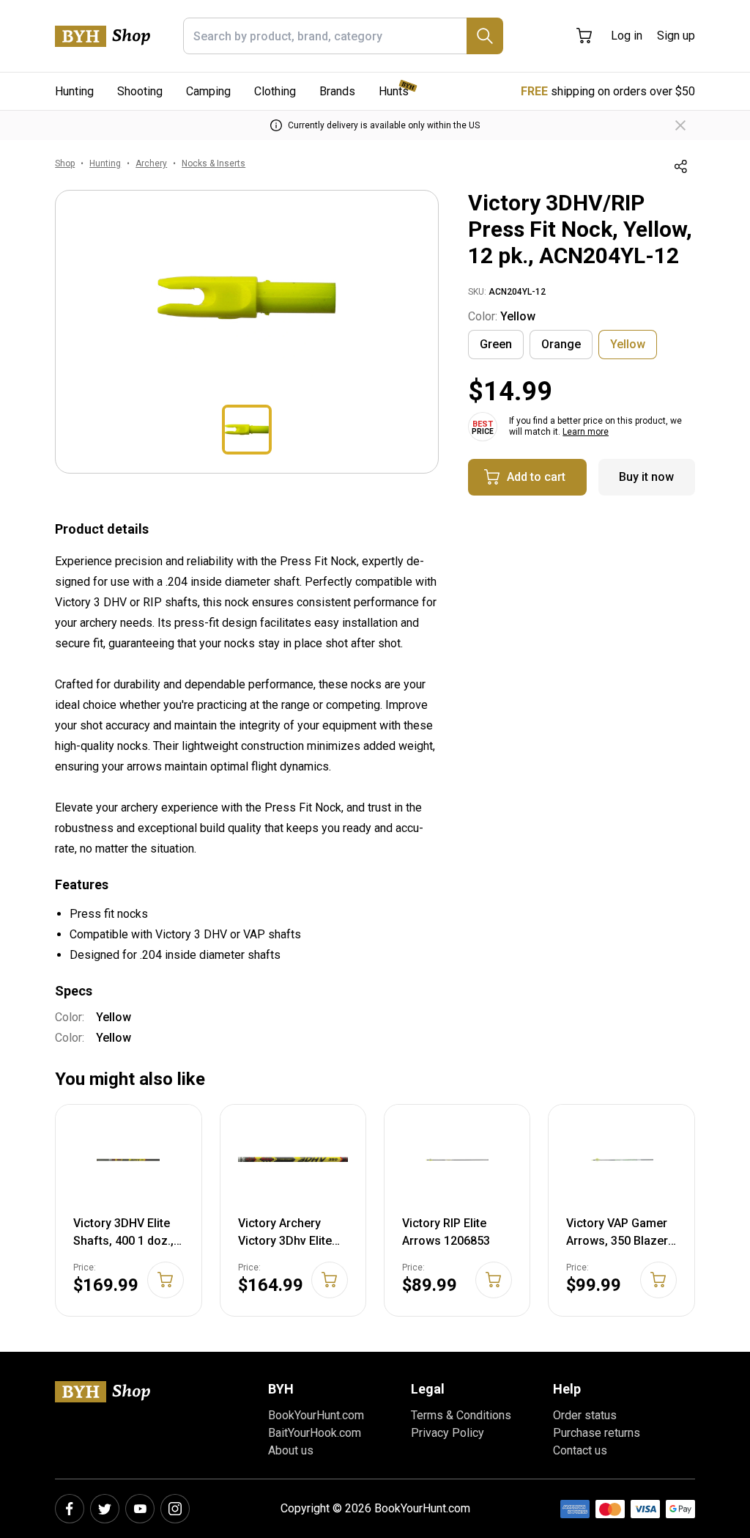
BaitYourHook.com (314, 1433)
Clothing (275, 91)
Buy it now (646, 477)
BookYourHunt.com (316, 1415)
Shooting (140, 91)
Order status (585, 1415)
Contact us (580, 1450)
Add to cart (536, 477)
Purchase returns (596, 1433)
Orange (561, 344)
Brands (337, 91)
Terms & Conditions (461, 1415)
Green (496, 344)
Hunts (394, 91)
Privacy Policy (447, 1433)
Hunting (74, 91)
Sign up (676, 36)
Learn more (585, 432)
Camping (208, 91)
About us (290, 1450)
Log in (626, 36)
